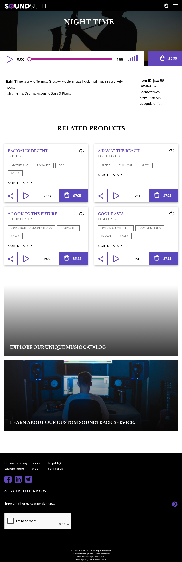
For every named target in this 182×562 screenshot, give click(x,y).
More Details (18, 183)
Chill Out (126, 165)
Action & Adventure (115, 228)
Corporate (68, 228)
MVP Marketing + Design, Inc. (91, 556)
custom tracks (14, 468)
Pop (61, 165)
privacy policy (81, 559)
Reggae (106, 235)
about (36, 463)
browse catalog (15, 463)
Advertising (19, 165)
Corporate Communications (31, 228)
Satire (105, 165)
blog (35, 468)
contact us (55, 468)
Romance (43, 165)
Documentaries (150, 228)
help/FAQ (54, 463)
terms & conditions (98, 559)
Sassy (15, 173)
